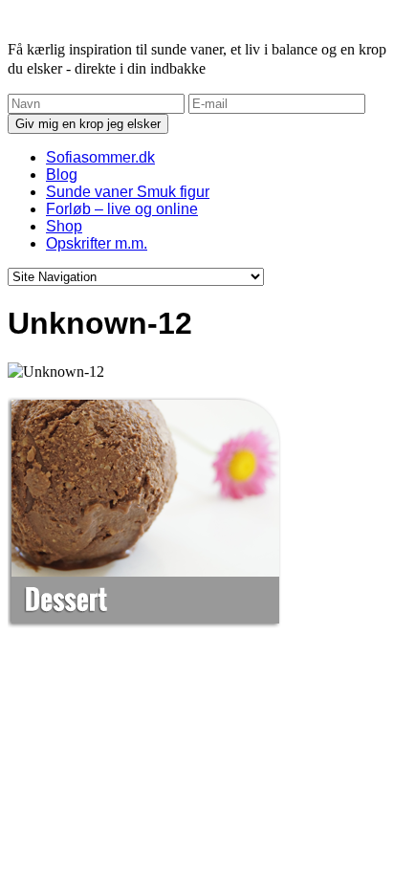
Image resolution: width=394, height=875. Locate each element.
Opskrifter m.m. (96, 243)
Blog (61, 174)
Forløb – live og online (122, 209)
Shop (64, 226)
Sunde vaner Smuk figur (127, 192)
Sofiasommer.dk (100, 157)
